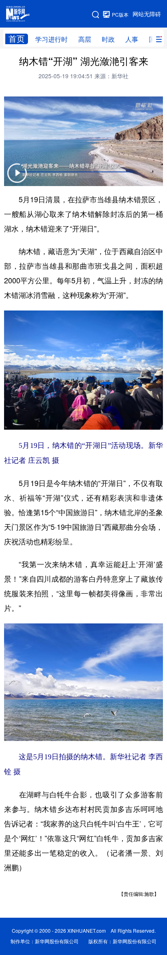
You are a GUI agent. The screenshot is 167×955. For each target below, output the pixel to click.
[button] (17, 178)
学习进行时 (51, 39)
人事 (131, 39)
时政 (108, 39)
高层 (84, 39)
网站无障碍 (147, 14)
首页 (17, 38)
